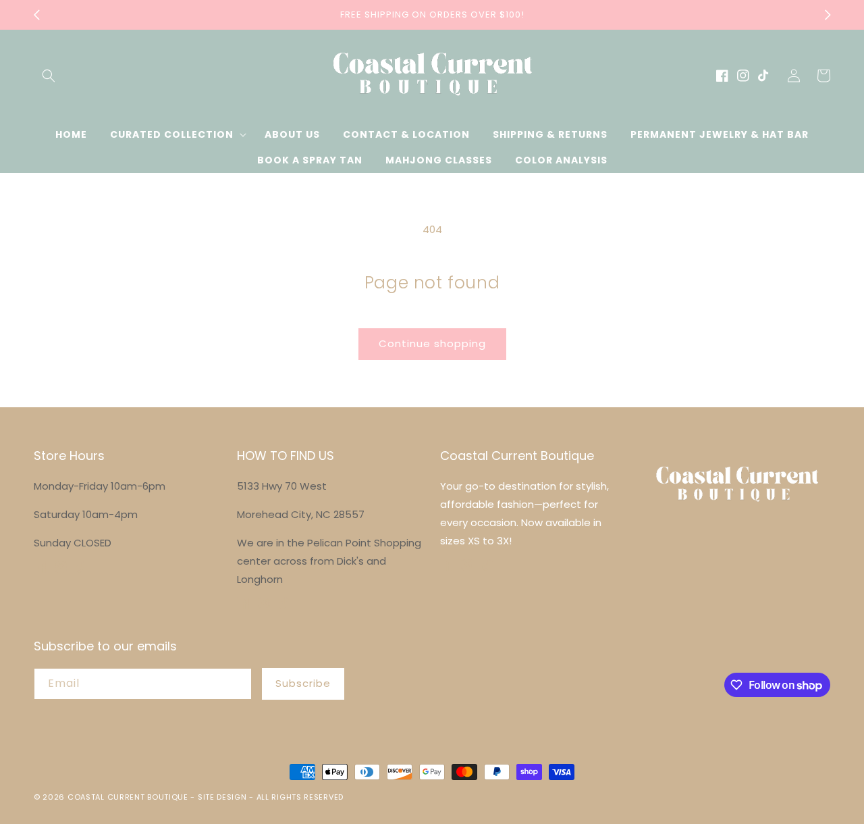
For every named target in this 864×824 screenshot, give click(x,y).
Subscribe (303, 683)
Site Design (222, 797)
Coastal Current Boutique (128, 797)
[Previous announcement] (36, 15)
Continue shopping (432, 343)
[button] (48, 76)
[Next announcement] (827, 15)
